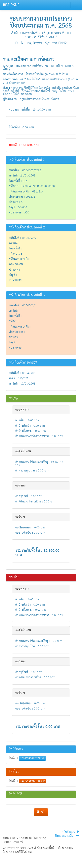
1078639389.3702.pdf (32, 758)
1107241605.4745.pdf (32, 781)
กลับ (42, 812)
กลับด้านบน (69, 832)
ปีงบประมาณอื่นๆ (65, 836)
